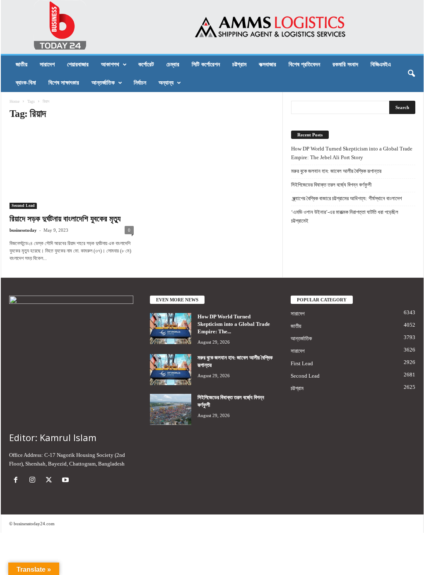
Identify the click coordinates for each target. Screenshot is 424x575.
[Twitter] (50, 481)
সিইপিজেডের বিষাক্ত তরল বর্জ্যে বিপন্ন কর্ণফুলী (331, 185)
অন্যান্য (166, 83)
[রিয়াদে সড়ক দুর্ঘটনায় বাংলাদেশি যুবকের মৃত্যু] (72, 169)
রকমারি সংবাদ (345, 64)
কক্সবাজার (267, 64)
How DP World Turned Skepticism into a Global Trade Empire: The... (234, 324)
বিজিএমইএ (381, 64)
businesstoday (23, 230)
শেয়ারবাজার (78, 64)
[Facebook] (17, 481)
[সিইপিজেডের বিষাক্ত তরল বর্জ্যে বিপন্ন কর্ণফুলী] (170, 409)
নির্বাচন (140, 83)
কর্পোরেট (146, 64)
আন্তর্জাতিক (103, 83)
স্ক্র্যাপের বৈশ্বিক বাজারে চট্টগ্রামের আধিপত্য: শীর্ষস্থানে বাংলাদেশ (346, 198)
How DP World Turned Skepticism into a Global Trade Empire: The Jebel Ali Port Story (351, 153)
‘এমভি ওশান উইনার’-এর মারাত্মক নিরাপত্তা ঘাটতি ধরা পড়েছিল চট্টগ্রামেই (344, 216)
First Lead (302, 363)
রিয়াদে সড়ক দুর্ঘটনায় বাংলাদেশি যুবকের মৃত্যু (65, 218)
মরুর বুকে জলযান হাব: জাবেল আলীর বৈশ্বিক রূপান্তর (336, 171)
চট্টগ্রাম (239, 64)
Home (14, 101)
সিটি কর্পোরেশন (206, 64)
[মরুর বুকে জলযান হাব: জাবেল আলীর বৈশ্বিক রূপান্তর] (170, 369)
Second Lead (23, 205)
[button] (411, 74)
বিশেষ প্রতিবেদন (304, 64)
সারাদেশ (47, 64)
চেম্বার (172, 64)
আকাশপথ (110, 64)
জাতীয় (21, 64)
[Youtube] (66, 481)
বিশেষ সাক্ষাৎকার (63, 83)
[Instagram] (34, 481)
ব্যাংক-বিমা (26, 83)
